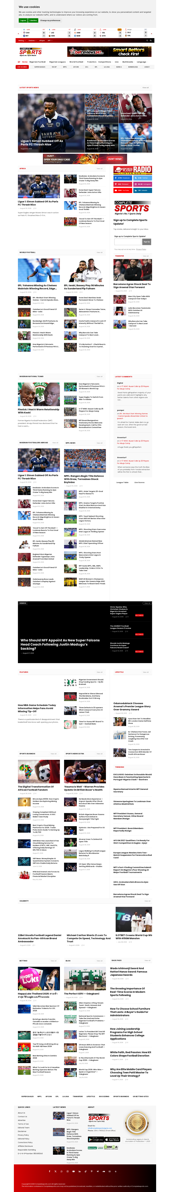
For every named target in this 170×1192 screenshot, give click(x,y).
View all (145, 88)
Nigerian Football (37, 62)
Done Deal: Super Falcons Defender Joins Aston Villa (134, 114)
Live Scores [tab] (139, 482)
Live (117, 62)
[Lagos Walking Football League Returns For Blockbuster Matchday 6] (70, 854)
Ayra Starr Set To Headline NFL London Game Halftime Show (139, 721)
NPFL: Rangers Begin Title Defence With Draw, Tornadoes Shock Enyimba (100, 113)
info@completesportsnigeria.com (100, 1128)
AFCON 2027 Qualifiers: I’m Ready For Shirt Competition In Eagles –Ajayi (131, 841)
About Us (21, 1113)
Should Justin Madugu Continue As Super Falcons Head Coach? (120, 645)
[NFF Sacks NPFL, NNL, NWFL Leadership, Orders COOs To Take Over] (70, 568)
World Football (76, 62)
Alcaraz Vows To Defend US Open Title (90, 840)
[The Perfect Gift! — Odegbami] (85, 978)
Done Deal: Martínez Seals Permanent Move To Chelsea (91, 298)
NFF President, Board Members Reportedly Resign (128, 829)
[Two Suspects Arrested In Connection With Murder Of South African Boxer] (119, 752)
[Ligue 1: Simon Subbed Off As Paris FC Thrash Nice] (51, 123)
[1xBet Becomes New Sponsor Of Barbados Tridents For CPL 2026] (24, 1009)
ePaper (42, 40)
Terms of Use (23, 1124)
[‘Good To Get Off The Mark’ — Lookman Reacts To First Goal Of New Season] (70, 221)
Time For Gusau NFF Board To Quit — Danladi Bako (91, 722)
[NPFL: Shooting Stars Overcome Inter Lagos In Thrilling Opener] (70, 532)
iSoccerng (104, 1096)
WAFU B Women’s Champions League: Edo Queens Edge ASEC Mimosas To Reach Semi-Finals (92, 581)
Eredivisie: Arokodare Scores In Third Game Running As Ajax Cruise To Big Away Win (101, 143)
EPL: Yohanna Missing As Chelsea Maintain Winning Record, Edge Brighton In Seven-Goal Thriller (134, 142)
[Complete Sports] (31, 52)
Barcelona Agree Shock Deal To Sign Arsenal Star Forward (132, 286)
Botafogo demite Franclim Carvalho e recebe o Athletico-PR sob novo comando (46, 1021)
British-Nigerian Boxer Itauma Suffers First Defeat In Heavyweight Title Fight (91, 816)
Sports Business (121, 1096)
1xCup (54, 67)
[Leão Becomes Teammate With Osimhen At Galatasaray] (119, 311)
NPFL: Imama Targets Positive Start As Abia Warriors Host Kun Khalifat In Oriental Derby (92, 505)
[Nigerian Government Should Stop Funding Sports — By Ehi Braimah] (70, 682)
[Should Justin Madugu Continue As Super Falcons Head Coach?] (143, 647)
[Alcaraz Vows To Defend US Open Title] (70, 842)
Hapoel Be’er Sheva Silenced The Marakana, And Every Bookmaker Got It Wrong (91, 695)
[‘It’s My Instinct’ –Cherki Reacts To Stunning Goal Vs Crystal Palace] (70, 347)
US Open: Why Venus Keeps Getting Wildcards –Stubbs (90, 865)
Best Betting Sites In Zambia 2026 (45, 1057)
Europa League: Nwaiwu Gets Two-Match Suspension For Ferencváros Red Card (132, 855)
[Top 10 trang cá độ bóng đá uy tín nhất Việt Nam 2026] (24, 1047)
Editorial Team (23, 1128)
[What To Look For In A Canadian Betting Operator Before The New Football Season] (24, 1070)
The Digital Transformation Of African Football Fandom (36, 788)
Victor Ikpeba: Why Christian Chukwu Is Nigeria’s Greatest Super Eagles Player (119, 610)
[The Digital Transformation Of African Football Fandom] (39, 771)
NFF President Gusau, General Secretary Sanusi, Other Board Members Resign (128, 816)
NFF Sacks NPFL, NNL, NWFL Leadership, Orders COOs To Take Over (91, 568)
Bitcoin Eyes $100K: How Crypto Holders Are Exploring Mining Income (46, 801)
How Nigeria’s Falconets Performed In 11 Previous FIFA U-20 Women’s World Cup (46, 345)
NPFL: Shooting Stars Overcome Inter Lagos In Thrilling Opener (92, 530)
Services (31, 40)
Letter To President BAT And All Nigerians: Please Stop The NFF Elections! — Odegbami (92, 1033)
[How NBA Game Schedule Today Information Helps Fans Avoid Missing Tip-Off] (39, 690)
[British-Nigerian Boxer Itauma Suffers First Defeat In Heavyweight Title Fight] (70, 817)
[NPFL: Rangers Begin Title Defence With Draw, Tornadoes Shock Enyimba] (101, 108)
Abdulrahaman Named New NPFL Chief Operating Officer (91, 542)
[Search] (150, 40)
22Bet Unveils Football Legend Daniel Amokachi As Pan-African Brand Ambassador (39, 938)
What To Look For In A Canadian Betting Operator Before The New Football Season (46, 1069)
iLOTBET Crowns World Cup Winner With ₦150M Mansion (136, 937)
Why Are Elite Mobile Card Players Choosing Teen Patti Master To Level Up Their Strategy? (131, 1073)
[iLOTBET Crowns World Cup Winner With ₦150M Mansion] (138, 919)
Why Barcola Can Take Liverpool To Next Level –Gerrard (88, 333)
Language (141, 62)
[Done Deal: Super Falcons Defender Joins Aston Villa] (135, 108)
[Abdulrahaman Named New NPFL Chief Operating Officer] (70, 544)
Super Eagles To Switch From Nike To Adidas (91, 398)
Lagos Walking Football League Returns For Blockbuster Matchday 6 (92, 853)
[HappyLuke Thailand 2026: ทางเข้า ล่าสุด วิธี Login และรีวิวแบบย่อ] (39, 978)
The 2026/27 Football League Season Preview (120, 627)
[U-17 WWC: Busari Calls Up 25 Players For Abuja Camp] (70, 411)
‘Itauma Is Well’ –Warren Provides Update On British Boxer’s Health (84, 788)
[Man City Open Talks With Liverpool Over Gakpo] (119, 299)
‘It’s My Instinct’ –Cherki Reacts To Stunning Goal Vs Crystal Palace (92, 345)
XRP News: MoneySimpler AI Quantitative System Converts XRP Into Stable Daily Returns (46, 860)
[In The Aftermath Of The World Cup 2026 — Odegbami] (70, 1061)
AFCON (76, 67)
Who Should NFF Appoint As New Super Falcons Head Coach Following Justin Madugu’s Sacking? (60, 644)
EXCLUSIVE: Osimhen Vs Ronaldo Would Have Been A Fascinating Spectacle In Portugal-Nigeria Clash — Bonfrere (132, 777)
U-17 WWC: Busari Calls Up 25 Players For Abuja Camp (91, 410)
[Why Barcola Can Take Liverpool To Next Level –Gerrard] (70, 335)
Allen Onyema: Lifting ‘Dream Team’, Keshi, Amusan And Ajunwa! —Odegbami (91, 1005)
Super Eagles (39, 67)
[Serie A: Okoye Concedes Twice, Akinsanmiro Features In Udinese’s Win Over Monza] (70, 312)
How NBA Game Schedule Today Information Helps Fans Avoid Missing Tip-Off (37, 708)
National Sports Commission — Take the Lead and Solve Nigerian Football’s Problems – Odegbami (92, 1019)
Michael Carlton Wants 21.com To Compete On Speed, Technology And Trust (89, 938)
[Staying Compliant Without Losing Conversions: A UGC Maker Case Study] (24, 815)
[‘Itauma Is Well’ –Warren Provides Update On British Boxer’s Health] (85, 771)
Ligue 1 (147, 67)
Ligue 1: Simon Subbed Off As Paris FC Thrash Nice (42, 142)
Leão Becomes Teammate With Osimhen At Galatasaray (139, 310)
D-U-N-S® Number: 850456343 (30, 1153)
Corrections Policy (25, 1142)
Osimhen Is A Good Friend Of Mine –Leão (45, 310)
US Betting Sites (140, 1096)
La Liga (107, 67)
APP (49, 40)
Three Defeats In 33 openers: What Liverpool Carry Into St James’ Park (91, 709)
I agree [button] (23, 20)
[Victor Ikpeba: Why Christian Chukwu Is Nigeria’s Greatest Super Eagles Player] (143, 611)
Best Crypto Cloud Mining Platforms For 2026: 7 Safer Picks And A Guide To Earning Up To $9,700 (46, 828)
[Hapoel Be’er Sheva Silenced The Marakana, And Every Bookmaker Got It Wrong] (70, 696)
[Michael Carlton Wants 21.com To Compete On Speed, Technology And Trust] (89, 919)
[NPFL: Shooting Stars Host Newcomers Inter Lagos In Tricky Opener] (70, 555)
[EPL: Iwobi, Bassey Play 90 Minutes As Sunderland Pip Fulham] (85, 270)
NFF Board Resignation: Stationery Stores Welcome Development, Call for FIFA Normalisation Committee (90, 424)
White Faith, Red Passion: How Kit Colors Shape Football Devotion (130, 1054)
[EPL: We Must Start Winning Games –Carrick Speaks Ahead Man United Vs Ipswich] (24, 300)
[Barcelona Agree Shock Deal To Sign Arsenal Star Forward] (132, 270)
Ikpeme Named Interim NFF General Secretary (130, 790)
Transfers (91, 62)
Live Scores (22, 67)
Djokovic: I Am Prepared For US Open (92, 828)
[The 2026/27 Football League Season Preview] (143, 630)
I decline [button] (33, 20)
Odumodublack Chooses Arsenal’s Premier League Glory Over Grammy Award (132, 706)
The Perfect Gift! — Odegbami (81, 993)
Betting (21, 40)
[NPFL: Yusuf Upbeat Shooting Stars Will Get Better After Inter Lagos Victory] (70, 519)
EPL (96, 67)
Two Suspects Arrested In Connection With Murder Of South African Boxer (139, 751)
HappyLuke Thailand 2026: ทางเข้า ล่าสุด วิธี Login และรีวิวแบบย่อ (37, 995)
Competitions (104, 62)
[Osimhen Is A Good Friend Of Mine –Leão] (24, 312)
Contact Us (22, 1116)
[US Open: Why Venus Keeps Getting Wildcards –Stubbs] (70, 867)
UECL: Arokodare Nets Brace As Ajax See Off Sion (130, 883)
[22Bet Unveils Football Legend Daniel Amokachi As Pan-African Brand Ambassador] (40, 919)
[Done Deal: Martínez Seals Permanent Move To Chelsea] (70, 300)
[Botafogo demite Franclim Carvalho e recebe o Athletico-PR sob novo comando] (24, 1022)
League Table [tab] (122, 482)
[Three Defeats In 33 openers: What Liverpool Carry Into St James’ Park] (70, 710)
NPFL (65, 67)
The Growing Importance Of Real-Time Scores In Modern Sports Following (127, 992)
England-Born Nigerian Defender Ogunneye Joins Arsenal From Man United (44, 556)
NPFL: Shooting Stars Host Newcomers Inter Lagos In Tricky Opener (90, 555)
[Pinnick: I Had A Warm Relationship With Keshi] (24, 335)
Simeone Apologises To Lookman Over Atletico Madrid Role (132, 802)
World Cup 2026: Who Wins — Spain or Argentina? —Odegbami (91, 1071)
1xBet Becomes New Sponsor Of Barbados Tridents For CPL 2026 (46, 1008)
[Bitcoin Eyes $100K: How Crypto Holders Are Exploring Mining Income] (24, 802)
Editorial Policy (23, 1139)
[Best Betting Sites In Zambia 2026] (24, 1058)
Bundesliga (133, 67)
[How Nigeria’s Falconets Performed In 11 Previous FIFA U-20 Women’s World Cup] (24, 347)
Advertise (21, 1120)
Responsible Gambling (27, 1150)
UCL (86, 67)
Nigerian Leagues (57, 62)
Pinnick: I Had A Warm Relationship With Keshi (43, 333)
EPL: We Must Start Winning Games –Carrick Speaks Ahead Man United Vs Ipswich (46, 298)
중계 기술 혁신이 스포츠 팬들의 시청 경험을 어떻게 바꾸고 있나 (46, 1033)
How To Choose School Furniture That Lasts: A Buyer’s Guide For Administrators (130, 1012)
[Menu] (19, 62)
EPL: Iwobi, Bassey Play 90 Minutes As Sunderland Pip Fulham (84, 287)
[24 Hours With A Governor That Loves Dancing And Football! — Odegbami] (70, 1047)
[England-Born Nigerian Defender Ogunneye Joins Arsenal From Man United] (24, 557)
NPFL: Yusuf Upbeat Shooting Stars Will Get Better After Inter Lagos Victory (92, 518)
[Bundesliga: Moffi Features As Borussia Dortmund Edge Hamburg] (24, 324)
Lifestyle (91, 1096)
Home (25, 62)
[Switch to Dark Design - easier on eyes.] (147, 40)
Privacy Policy (23, 1135)
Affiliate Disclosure (25, 1146)
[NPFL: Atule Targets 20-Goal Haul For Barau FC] (70, 494)
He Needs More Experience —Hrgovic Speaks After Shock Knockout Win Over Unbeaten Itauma (91, 802)
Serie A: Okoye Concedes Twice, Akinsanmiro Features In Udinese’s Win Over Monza (92, 310)
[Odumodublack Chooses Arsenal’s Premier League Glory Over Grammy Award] (132, 689)
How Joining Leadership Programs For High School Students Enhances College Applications (127, 1033)
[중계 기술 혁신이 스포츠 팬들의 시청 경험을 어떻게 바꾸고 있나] (24, 1035)
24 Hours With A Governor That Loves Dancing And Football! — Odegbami (92, 1047)
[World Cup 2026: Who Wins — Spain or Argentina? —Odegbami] (70, 1072)
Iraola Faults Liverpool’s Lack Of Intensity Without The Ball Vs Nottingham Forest (92, 322)
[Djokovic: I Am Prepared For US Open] (70, 830)
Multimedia (127, 62)
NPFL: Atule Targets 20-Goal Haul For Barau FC (91, 492)
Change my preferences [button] (50, 20)
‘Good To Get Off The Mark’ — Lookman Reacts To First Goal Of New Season (91, 221)
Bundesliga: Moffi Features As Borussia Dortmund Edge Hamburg (45, 322)
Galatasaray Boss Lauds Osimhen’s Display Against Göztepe (44, 581)
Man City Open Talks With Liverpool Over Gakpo (139, 297)
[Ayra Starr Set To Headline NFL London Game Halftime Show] (119, 721)
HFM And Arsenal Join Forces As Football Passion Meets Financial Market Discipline (46, 874)
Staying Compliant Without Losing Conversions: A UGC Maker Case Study (44, 814)
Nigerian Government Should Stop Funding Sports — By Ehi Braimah (91, 681)
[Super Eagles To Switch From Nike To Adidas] (70, 400)
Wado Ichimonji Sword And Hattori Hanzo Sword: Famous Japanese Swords (128, 972)
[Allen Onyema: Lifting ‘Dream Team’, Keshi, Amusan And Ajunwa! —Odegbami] (70, 1006)
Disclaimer (22, 1131)
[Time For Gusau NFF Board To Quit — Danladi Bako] (70, 724)
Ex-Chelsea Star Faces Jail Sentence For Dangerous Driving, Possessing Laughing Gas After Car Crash (139, 736)
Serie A (119, 67)
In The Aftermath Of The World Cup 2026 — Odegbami (92, 1059)
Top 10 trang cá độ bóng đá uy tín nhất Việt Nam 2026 (45, 1045)
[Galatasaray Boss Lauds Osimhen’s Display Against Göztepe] (24, 582)
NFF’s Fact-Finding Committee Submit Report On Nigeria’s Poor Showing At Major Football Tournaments (132, 870)
